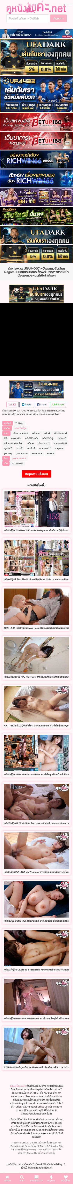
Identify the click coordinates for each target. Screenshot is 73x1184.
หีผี (5, 438)
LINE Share (58, 404)
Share (27, 404)
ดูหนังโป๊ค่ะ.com (18, 1086)
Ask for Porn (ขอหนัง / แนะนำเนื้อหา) (36, 1144)
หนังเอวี (62, 438)
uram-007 (45, 448)
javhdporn (22, 453)
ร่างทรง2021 (60, 443)
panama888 (19, 458)
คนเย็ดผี (31, 448)
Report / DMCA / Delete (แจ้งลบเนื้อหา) (32, 1142)
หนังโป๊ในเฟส (31, 438)
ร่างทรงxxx (44, 443)
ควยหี (19, 448)
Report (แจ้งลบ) (36, 474)
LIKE (13, 404)
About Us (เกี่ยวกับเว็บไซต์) (41, 1153)
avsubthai (37, 453)
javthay (8, 453)
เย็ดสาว (36, 433)
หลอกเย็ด (16, 438)
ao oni (50, 453)
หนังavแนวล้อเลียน (13, 443)
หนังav (30, 443)
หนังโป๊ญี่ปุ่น (20, 428)
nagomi (59, 448)
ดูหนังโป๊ (8, 448)
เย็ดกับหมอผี (60, 433)
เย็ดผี (47, 433)
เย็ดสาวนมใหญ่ (20, 433)
